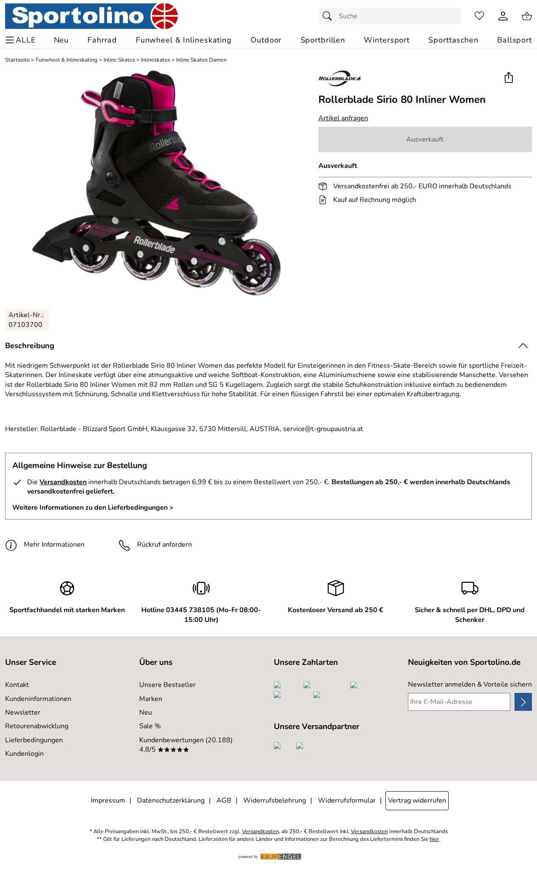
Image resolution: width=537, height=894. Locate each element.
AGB (223, 800)
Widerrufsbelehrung (274, 800)
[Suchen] (329, 16)
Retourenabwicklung (36, 726)
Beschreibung (29, 346)
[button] (508, 78)
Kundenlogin (24, 753)
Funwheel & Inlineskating (67, 60)
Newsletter (22, 712)
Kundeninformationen (38, 699)
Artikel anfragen (343, 118)
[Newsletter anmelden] (523, 702)
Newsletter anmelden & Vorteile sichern (470, 684)
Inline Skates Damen (201, 60)
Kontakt (17, 685)
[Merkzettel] (479, 16)
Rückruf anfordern (164, 544)
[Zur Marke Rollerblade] (339, 78)
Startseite (17, 60)
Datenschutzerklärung (171, 800)
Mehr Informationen (54, 544)
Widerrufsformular (347, 800)
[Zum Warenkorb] (527, 16)
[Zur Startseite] (91, 16)
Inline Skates (119, 60)
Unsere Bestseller (167, 685)
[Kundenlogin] (503, 16)
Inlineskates (155, 60)
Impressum (108, 800)
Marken (150, 699)
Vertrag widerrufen (417, 800)
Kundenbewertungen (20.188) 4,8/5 (186, 744)
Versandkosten (63, 482)
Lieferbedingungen (34, 740)
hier (434, 839)
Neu (145, 712)
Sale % (150, 726)
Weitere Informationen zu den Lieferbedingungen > (93, 507)
